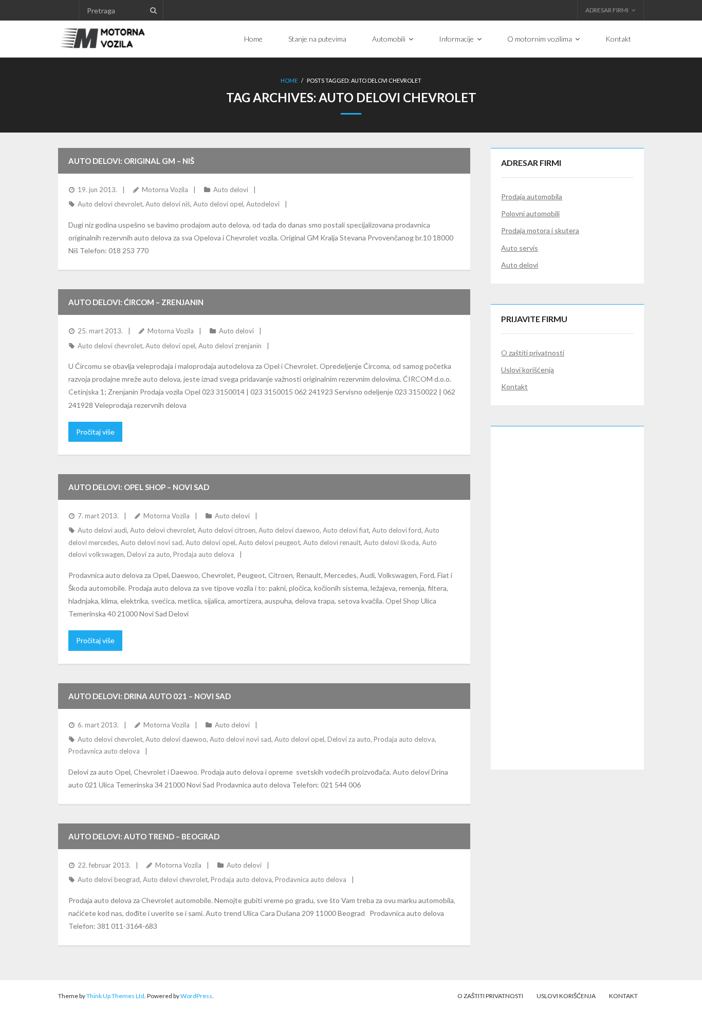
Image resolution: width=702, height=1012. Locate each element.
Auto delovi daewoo (289, 530)
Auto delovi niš (167, 204)
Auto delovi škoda (391, 542)
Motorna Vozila (165, 189)
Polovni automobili (530, 213)
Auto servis (519, 247)
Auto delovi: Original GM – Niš (131, 160)
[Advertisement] (567, 591)
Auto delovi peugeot (269, 542)
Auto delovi (230, 189)
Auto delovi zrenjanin (230, 346)
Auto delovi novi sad (151, 542)
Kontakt (514, 386)
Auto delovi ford (396, 530)
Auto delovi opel (218, 204)
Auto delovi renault (332, 542)
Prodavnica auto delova (104, 751)
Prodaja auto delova (203, 554)
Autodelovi (263, 204)
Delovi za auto (148, 554)
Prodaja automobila (531, 196)
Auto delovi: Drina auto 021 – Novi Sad (149, 696)
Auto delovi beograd (109, 879)
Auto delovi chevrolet (110, 204)
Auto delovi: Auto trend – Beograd (143, 836)
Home (289, 80)
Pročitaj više (95, 431)
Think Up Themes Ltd (115, 996)
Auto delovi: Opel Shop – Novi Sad (138, 487)
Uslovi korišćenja (527, 369)
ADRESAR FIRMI (607, 10)
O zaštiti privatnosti (532, 352)
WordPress (196, 996)
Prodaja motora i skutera (540, 230)
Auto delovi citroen (226, 530)
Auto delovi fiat (346, 530)
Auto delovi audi (102, 530)
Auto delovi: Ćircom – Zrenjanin (136, 302)
